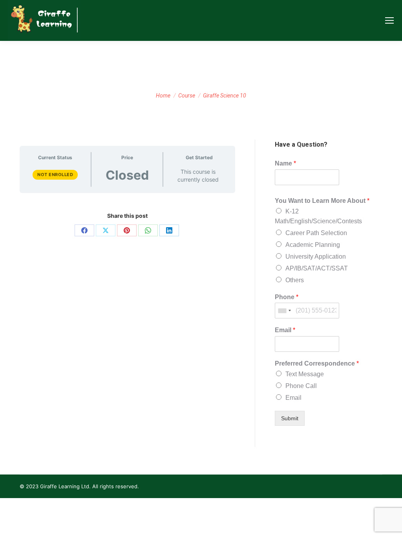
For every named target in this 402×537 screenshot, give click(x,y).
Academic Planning (312, 244)
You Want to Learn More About (322, 200)
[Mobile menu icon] (389, 20)
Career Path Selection (316, 233)
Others (294, 280)
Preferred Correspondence (317, 363)
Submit (289, 418)
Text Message (304, 374)
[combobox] (284, 310)
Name (285, 163)
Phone (286, 297)
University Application (315, 256)
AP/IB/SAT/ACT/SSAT (316, 268)
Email (285, 330)
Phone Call (301, 386)
